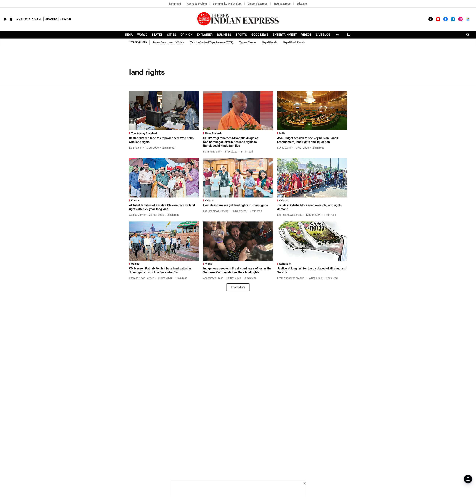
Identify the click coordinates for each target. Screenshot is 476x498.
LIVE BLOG (323, 34)
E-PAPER (65, 19)
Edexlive (302, 3)
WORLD (142, 34)
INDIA (129, 34)
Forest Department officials (168, 42)
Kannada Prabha (197, 3)
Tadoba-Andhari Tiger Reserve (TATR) (211, 42)
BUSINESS (224, 34)
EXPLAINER (205, 34)
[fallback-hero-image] (164, 110)
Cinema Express (257, 3)
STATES (157, 34)
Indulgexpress (282, 3)
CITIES (171, 34)
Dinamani (175, 3)
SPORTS (241, 34)
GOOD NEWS (259, 34)
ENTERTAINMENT (285, 34)
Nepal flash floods (294, 42)
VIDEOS (306, 34)
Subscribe (51, 19)
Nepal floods (269, 42)
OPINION (186, 34)
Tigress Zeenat (247, 42)
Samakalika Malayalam (227, 3)
